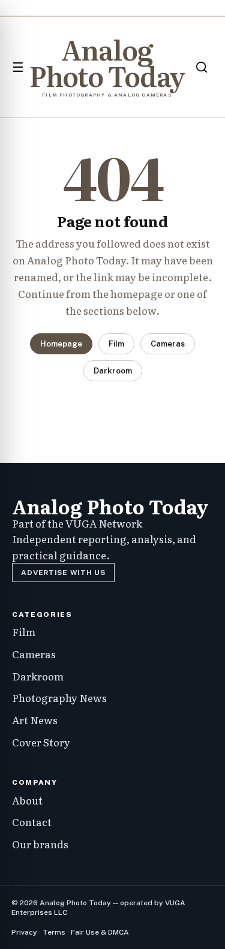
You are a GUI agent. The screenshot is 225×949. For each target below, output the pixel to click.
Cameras (168, 343)
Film (116, 343)
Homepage (61, 343)
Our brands (40, 843)
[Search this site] (201, 67)
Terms (54, 932)
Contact (32, 821)
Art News (35, 719)
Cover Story (41, 741)
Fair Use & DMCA (100, 932)
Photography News (59, 697)
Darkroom (113, 370)
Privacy (24, 932)
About (27, 800)
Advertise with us (63, 572)
